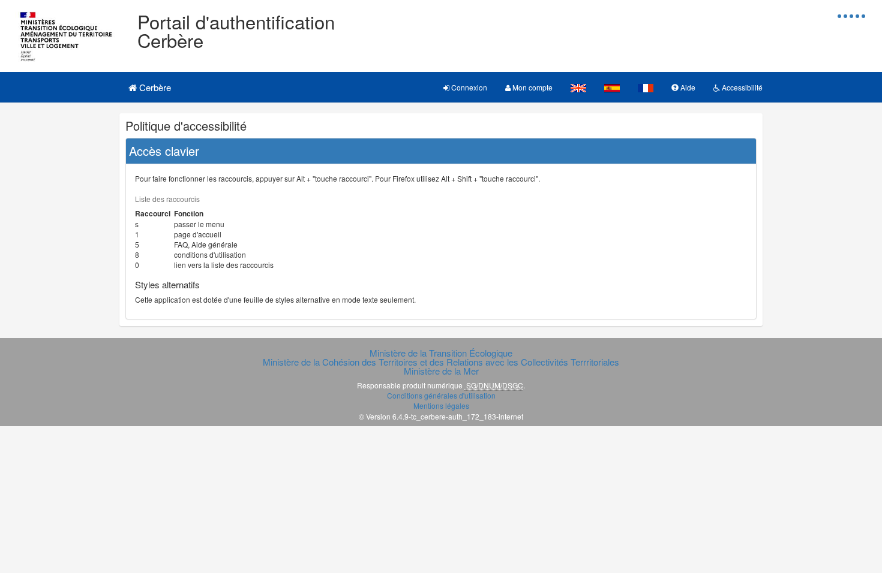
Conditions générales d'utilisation (441, 395)
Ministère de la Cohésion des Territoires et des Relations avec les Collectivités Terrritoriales (441, 361)
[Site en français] (645, 87)
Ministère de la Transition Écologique (441, 352)
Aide (687, 87)
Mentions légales (441, 405)
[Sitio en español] (612, 87)
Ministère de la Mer (441, 370)
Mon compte (532, 87)
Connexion (468, 87)
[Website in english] (578, 87)
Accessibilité (741, 87)
